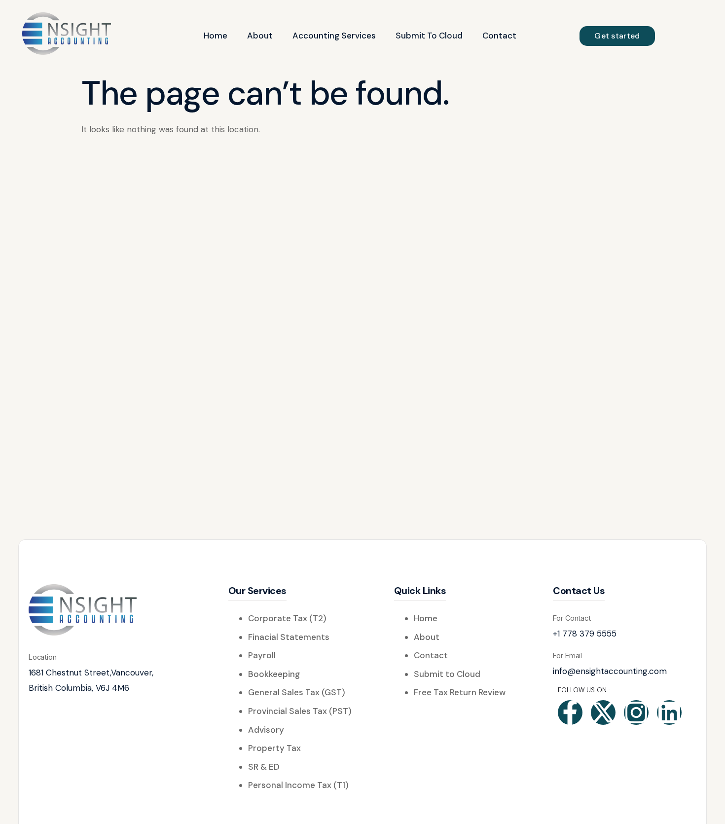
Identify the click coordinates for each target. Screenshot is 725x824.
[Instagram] (636, 712)
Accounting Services (334, 35)
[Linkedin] (669, 712)
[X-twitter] (603, 712)
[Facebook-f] (570, 712)
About (260, 35)
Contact (499, 35)
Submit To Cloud (429, 35)
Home (215, 35)
